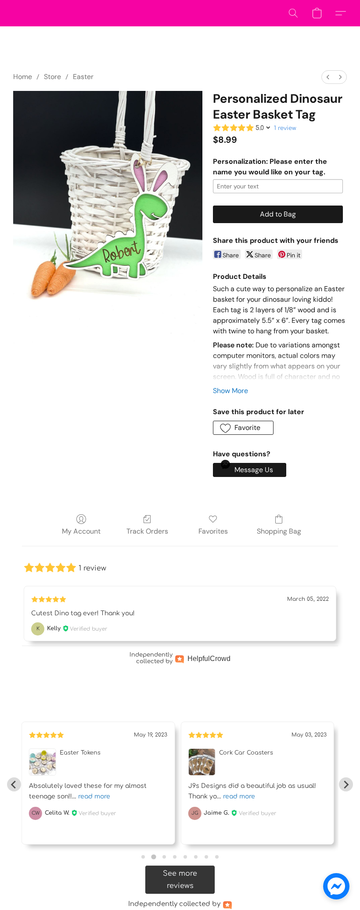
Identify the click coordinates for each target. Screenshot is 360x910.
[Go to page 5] (185, 857)
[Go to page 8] (217, 857)
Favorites (213, 531)
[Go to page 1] (143, 857)
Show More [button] (230, 390)
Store (52, 76)
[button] (293, 13)
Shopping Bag (279, 531)
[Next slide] (346, 784)
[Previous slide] (14, 784)
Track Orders (147, 531)
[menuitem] (328, 77)
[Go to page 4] (174, 857)
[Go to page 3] (164, 857)
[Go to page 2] (153, 857)
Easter (83, 76)
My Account (81, 531)
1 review (285, 128)
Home (22, 76)
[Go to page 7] (206, 857)
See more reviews (180, 880)
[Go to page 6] (196, 857)
